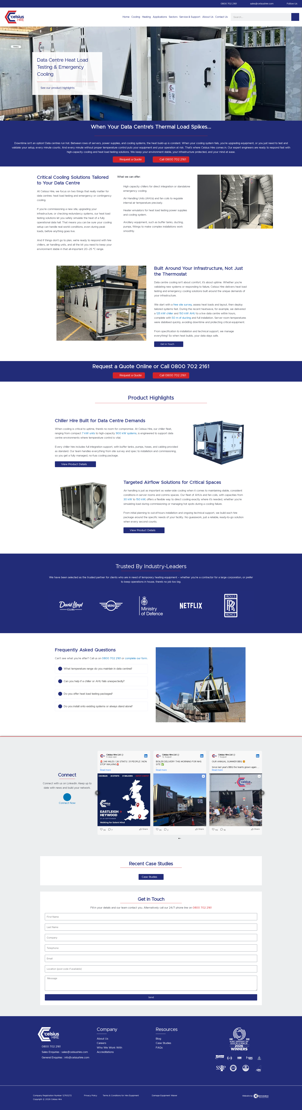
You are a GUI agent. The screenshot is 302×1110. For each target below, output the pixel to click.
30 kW (127, 499)
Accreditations (105, 1052)
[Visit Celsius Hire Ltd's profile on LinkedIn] (103, 755)
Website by (247, 1096)
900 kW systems (126, 433)
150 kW (140, 499)
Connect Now (67, 803)
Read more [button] (105, 770)
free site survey (182, 304)
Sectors (173, 17)
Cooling (135, 17)
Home (126, 17)
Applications (160, 17)
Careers (101, 1043)
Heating (146, 17)
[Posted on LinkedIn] (146, 756)
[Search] (295, 17)
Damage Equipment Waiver (164, 1096)
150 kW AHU (187, 313)
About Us (207, 17)
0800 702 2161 (111, 658)
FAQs (159, 1047)
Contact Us (221, 17)
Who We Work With (109, 1047)
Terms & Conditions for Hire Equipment (121, 1096)
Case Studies (163, 1043)
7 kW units (88, 433)
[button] (52, 605)
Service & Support (189, 17)
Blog (158, 1038)
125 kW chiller (164, 313)
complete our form (136, 658)
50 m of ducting (181, 317)
